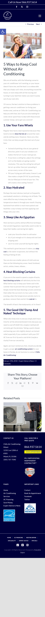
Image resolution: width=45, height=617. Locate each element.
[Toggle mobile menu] (40, 15)
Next (38, 24)
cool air (32, 299)
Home (5, 490)
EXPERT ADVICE (23, 540)
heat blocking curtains (11, 280)
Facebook (28, 496)
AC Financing (8, 499)
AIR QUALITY (12, 540)
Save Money (8, 503)
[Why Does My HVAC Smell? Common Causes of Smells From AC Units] (22, 403)
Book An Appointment (32, 493)
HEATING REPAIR (31, 537)
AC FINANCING (18, 537)
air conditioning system (24, 349)
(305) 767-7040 (9, 460)
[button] (3, 32)
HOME (9, 537)
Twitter (27, 499)
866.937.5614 (29, 2)
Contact (27, 490)
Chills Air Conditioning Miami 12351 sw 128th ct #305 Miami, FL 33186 (11, 450)
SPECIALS (34, 540)
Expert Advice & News (26, 361)
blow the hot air (21, 134)
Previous (30, 24)
